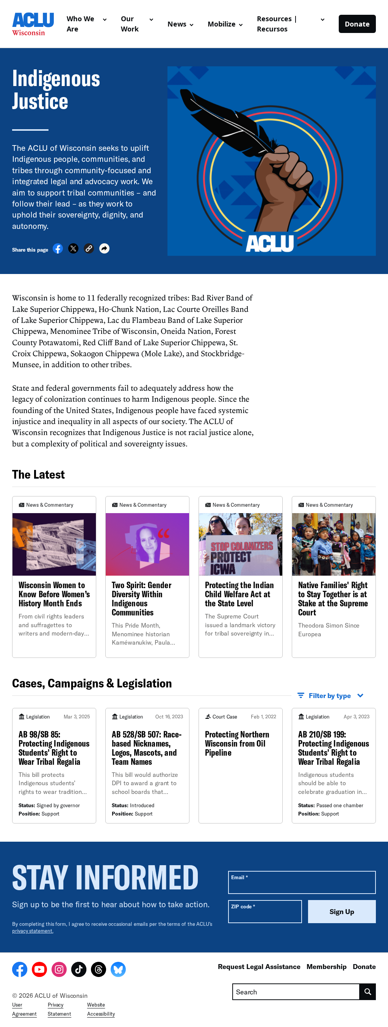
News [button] (176, 23)
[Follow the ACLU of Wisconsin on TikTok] (78, 970)
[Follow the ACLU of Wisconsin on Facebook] (19, 970)
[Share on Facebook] (58, 251)
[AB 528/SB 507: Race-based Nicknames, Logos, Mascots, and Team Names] (147, 765)
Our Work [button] (130, 23)
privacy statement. (32, 931)
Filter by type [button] (330, 695)
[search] (368, 991)
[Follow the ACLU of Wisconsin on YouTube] (39, 970)
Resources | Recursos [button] (277, 23)
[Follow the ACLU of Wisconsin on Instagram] (59, 970)
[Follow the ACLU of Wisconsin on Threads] (98, 970)
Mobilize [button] (222, 23)
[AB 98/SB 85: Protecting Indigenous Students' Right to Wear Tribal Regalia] (54, 765)
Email (239, 877)
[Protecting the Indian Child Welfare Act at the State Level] (240, 576)
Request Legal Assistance (259, 966)
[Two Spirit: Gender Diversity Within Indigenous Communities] (147, 576)
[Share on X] (73, 251)
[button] (89, 249)
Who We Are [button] (80, 23)
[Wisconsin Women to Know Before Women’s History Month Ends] (54, 576)
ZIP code (243, 906)
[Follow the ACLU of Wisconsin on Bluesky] (118, 970)
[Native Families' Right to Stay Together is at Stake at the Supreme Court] (333, 576)
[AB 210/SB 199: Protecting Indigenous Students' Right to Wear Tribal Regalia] (333, 765)
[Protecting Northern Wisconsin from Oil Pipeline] (240, 765)
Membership (327, 966)
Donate (357, 23)
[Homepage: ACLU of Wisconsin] (36, 24)
